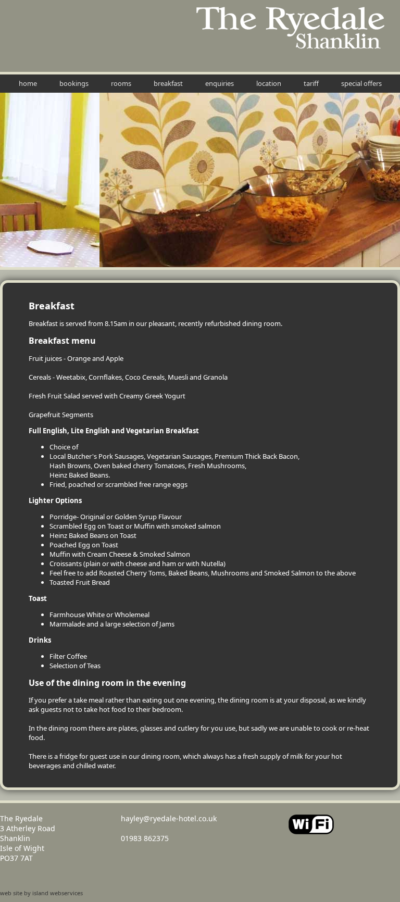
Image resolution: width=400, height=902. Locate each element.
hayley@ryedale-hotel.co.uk (169, 818)
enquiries (219, 83)
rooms (121, 83)
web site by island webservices (41, 893)
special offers (361, 83)
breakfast (168, 83)
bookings (74, 83)
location (268, 83)
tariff (311, 83)
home (28, 83)
